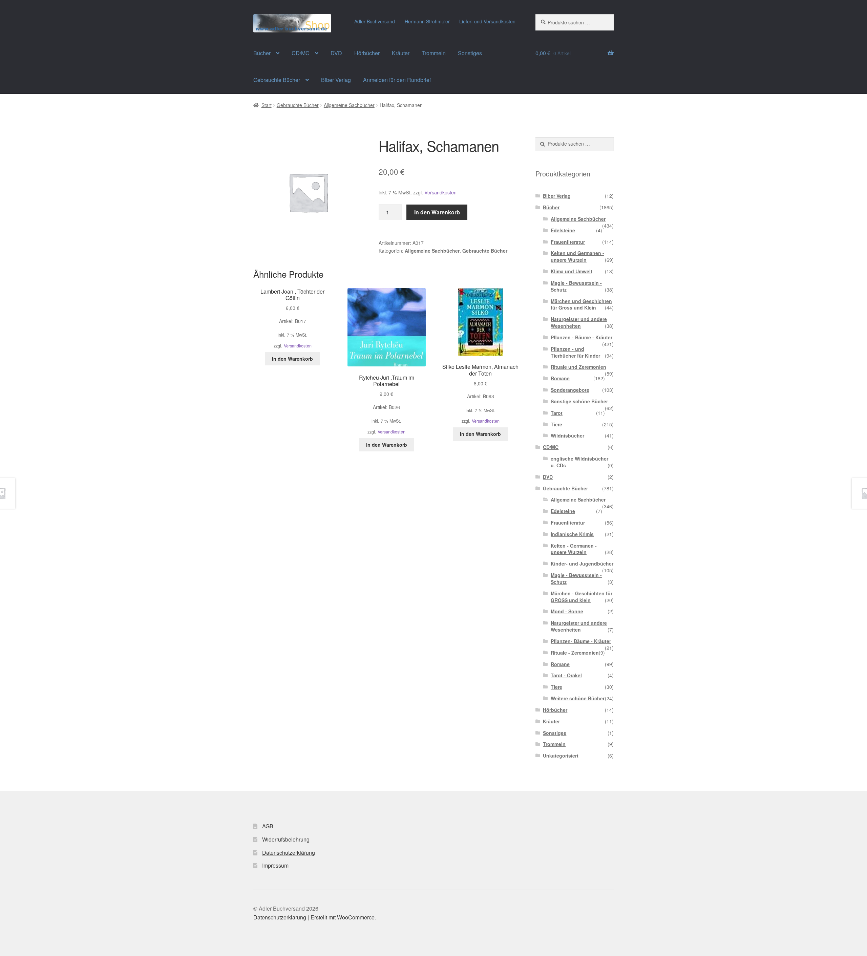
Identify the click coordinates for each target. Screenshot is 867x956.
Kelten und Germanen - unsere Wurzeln (577, 256)
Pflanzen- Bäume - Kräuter (581, 641)
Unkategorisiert (560, 755)
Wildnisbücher (567, 435)
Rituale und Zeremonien (578, 366)
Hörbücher (367, 53)
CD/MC (301, 53)
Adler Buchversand (374, 21)
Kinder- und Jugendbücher (582, 563)
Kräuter (400, 53)
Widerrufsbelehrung (286, 839)
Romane (560, 378)
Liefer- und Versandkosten (487, 21)
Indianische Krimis (572, 534)
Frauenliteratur (568, 241)
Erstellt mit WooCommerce (343, 917)
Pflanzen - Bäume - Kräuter (581, 337)
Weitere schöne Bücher (578, 698)
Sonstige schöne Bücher (579, 401)
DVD (336, 53)
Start (266, 105)
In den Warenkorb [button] (292, 358)
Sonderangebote (570, 389)
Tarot (557, 412)
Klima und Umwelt (571, 271)
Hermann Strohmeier (427, 21)
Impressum (275, 865)
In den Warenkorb (437, 212)
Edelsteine (563, 230)
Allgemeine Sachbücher (349, 105)
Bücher (262, 53)
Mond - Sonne (567, 611)
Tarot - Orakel (566, 675)
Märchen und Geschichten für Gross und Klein (581, 304)
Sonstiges (470, 53)
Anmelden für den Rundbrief (397, 80)
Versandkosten (440, 192)
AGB (267, 826)
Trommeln (434, 53)
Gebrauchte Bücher (276, 80)
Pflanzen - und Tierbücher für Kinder (575, 352)
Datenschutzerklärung (288, 852)
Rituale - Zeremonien (575, 652)
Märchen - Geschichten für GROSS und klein (581, 596)
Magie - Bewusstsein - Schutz (576, 286)
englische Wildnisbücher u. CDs (579, 462)
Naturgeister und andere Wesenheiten (579, 322)
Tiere (556, 424)
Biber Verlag (336, 80)
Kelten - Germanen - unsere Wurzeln (574, 549)
